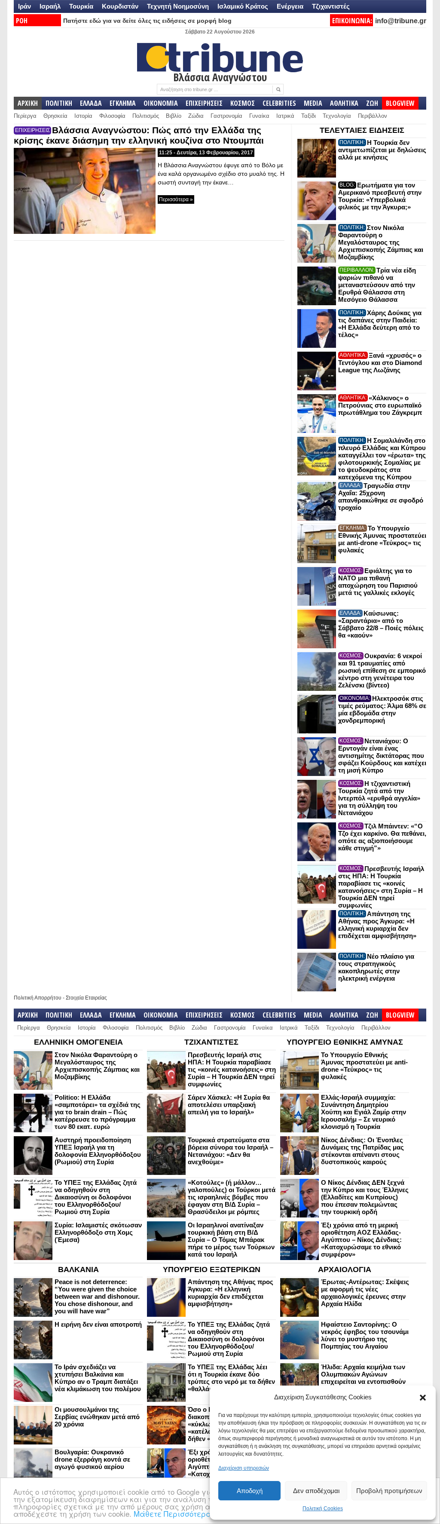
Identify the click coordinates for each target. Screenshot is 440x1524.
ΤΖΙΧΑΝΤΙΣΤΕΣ (211, 1042)
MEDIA (313, 103)
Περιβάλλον (372, 116)
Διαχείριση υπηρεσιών (243, 1468)
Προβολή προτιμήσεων (389, 1490)
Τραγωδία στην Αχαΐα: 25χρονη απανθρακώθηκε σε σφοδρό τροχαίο (380, 496)
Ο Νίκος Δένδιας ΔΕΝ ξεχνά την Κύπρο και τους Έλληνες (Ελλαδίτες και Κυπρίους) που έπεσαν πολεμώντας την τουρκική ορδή (365, 1197)
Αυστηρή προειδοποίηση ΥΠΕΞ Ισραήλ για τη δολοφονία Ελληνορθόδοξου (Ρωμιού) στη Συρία (98, 1150)
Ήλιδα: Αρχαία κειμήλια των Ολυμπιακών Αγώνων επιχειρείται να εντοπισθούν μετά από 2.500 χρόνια (363, 1377)
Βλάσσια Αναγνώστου (220, 77)
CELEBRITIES (279, 103)
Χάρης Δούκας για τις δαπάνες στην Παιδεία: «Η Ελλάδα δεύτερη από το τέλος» (380, 323)
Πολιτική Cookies (322, 1509)
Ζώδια (196, 116)
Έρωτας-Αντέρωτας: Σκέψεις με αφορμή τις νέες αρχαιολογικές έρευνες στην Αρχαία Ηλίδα (365, 1292)
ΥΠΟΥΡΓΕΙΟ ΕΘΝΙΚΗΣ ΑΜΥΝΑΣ (345, 1042)
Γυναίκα (259, 116)
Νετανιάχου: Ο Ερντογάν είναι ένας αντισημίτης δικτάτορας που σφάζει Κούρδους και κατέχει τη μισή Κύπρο (382, 755)
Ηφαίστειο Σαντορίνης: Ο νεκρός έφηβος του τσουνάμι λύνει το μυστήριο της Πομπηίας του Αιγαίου (365, 1335)
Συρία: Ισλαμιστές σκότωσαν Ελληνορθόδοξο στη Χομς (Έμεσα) (98, 1232)
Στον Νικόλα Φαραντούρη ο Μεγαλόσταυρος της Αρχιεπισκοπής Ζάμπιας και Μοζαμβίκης (380, 242)
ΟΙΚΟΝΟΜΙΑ (161, 103)
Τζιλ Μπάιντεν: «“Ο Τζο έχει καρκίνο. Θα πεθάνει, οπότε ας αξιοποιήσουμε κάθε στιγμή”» (382, 837)
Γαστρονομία (226, 116)
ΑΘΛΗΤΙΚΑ (344, 103)
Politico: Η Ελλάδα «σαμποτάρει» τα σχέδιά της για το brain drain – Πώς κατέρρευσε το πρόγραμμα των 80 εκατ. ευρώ (98, 1112)
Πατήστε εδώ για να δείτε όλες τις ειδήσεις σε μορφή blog (147, 20)
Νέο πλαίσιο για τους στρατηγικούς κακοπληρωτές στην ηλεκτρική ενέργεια (376, 967)
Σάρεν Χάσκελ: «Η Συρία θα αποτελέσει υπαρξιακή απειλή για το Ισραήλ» (229, 1105)
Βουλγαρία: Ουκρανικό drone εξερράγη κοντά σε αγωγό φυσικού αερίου (92, 1459)
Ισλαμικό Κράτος (242, 6)
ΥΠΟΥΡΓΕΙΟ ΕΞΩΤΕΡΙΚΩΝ (211, 1269)
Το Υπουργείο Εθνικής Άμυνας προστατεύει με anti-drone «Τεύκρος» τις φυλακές (382, 539)
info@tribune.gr (400, 21)
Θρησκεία (55, 116)
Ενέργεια (290, 6)
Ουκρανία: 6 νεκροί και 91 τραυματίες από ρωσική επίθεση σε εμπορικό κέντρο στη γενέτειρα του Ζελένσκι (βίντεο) (382, 670)
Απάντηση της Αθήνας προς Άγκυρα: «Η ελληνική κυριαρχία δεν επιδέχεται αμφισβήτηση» (377, 924)
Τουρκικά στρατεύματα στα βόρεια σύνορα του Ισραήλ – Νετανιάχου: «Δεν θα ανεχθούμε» (230, 1150)
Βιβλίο (173, 116)
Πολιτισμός (145, 116)
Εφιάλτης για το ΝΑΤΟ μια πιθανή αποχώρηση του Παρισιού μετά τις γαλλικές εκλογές (378, 581)
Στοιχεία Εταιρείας (86, 998)
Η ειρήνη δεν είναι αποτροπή (98, 1324)
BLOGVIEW (400, 103)
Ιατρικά (285, 116)
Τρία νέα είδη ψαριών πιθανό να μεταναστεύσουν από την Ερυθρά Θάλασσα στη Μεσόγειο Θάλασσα (377, 285)
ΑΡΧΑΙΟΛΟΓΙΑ (344, 1269)
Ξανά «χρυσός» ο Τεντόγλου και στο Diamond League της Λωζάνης (380, 363)
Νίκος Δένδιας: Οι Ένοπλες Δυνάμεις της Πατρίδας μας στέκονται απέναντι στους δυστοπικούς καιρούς (362, 1150)
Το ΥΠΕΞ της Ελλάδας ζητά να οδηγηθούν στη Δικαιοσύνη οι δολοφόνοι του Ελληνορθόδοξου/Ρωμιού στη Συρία (96, 1197)
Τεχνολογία (337, 116)
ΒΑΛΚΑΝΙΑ (78, 1269)
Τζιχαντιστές (331, 6)
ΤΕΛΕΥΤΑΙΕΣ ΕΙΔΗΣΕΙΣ (362, 130)
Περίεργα (25, 116)
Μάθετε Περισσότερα (172, 1513)
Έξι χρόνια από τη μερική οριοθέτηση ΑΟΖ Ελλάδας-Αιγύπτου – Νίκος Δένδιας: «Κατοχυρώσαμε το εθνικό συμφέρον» (361, 1239)
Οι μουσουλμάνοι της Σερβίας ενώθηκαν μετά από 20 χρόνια (97, 1417)
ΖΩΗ (372, 103)
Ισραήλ (50, 6)
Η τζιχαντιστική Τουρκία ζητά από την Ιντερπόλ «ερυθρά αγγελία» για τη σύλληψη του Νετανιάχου (379, 798)
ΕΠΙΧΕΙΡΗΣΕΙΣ (204, 103)
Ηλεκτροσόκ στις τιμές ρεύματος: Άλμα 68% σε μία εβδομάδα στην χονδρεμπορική (382, 709)
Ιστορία (83, 116)
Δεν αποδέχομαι (316, 1490)
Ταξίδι (308, 116)
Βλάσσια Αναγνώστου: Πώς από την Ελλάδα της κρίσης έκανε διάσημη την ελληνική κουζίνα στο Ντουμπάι (139, 135)
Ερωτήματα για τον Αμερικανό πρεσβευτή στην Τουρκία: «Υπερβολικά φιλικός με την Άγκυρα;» (380, 196)
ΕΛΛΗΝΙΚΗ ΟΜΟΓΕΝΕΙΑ (78, 1042)
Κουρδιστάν (120, 6)
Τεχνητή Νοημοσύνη (178, 6)
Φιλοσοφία (112, 116)
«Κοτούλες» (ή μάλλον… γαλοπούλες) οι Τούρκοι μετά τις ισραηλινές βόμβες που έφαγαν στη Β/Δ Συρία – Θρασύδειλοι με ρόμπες (231, 1197)
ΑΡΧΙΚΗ (28, 103)
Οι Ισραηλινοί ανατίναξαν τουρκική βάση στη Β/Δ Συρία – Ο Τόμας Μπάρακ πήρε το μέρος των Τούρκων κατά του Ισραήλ (231, 1239)
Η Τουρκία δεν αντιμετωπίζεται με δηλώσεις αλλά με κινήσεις (382, 150)
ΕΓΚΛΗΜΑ (123, 103)
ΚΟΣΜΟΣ (242, 103)
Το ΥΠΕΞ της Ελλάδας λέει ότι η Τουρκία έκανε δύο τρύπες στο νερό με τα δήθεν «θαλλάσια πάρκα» (231, 1377)
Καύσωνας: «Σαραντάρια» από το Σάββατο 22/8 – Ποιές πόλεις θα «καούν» (381, 624)
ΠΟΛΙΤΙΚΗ (59, 103)
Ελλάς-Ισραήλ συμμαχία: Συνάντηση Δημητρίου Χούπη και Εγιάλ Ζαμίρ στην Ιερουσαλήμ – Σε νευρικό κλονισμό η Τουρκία (363, 1112)
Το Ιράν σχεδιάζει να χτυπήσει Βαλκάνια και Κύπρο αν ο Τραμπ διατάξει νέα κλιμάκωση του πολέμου (98, 1377)
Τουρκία (81, 6)
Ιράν (24, 6)
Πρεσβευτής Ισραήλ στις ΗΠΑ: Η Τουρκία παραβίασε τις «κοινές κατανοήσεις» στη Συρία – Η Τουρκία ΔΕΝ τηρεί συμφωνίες (381, 887)
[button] (423, 1397)
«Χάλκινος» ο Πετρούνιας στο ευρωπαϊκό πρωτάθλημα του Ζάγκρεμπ (380, 405)
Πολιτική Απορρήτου (37, 998)
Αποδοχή (250, 1490)
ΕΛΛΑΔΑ (91, 103)
